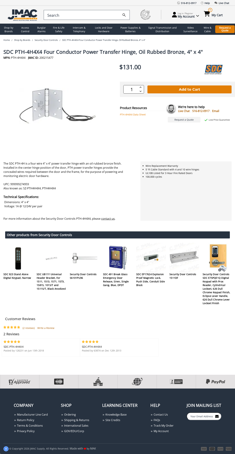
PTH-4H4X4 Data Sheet (133, 114)
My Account (161, 431)
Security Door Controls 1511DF (182, 276)
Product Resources (133, 108)
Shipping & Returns (76, 420)
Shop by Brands (8, 29)
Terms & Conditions (29, 425)
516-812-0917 (201, 111)
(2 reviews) (29, 328)
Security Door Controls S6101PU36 (83, 276)
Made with (77, 448)
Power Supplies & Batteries (130, 29)
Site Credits (112, 420)
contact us (108, 219)
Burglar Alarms (41, 29)
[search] (124, 14)
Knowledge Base (116, 414)
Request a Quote (225, 29)
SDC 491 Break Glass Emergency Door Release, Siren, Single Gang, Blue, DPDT (116, 280)
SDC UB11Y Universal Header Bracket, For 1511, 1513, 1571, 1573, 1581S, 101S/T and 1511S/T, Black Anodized (51, 281)
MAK (93, 448)
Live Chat (184, 111)
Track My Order (163, 425)
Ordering (69, 414)
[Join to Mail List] (217, 416)
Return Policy (25, 420)
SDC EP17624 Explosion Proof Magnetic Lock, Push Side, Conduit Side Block (150, 280)
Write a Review (45, 328)
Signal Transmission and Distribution (162, 29)
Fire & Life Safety (59, 29)
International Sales (75, 425)
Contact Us (160, 414)
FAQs (156, 420)
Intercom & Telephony (79, 29)
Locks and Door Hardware (104, 29)
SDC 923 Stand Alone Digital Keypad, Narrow (17, 276)
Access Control (25, 29)
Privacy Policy (25, 431)
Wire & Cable (207, 29)
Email (215, 111)
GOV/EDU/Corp (73, 431)
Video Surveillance (190, 29)
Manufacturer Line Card (32, 414)
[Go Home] (23, 14)
